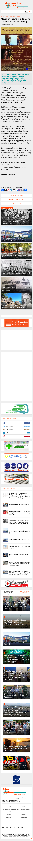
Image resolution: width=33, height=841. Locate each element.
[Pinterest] (18, 827)
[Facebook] (3, 827)
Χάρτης (23, 812)
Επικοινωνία (24, 817)
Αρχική (2, 16)
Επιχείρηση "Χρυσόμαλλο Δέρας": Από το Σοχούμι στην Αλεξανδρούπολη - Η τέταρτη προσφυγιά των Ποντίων (16, 288)
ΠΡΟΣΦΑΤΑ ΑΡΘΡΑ (9, 488)
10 (5, 760)
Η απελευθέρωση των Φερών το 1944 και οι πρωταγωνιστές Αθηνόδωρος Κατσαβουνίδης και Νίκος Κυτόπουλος (15, 221)
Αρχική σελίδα (16, 203)
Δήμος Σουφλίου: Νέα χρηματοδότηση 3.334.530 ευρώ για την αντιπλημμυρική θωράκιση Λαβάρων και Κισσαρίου (19, 573)
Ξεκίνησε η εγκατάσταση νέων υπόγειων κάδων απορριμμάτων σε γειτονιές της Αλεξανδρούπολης (19, 564)
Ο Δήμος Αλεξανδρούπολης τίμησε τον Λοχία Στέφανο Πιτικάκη (14, 730)
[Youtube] (22, 827)
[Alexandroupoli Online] (16, 8)
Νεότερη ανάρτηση (16, 195)
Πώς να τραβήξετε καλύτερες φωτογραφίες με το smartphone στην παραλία (16, 748)
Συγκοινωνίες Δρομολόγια (23, 809)
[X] (7, 827)
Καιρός (23, 806)
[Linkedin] (10, 827)
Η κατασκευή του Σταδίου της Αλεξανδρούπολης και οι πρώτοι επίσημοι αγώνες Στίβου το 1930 (16, 272)
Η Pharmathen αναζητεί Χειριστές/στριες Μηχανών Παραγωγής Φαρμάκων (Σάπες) (14, 239)
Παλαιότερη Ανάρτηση (16, 199)
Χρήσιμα (9, 814)
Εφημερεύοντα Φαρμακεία (9, 809)
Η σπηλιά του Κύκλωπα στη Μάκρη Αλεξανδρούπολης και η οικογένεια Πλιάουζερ (15, 306)
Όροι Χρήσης (9, 817)
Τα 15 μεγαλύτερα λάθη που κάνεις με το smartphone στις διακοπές (15, 766)
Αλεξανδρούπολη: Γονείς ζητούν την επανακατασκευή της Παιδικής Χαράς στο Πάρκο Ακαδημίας (16, 255)
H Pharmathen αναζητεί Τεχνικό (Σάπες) (19, 539)
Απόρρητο (23, 814)
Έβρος (7, 16)
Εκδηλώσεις (12, 16)
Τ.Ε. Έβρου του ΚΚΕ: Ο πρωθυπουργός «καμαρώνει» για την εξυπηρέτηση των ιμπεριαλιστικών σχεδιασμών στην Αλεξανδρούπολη (16, 711)
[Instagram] (14, 827)
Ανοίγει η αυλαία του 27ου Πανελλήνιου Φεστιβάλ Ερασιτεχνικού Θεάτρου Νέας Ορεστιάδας (19, 513)
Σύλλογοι (18, 16)
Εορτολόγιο (9, 812)
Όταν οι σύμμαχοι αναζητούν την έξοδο (19, 504)
